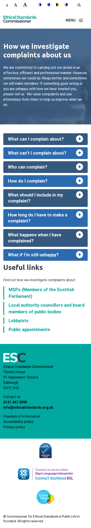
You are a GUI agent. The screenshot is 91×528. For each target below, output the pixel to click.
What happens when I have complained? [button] (48, 237)
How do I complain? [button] (48, 182)
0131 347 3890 (15, 402)
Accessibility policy (18, 422)
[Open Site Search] (79, 5)
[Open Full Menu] (81, 20)
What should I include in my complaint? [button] (48, 198)
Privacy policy (14, 427)
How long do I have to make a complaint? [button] (48, 218)
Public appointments (29, 329)
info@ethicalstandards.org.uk (28, 407)
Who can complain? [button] (48, 168)
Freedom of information (21, 416)
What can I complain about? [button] (48, 140)
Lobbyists (18, 320)
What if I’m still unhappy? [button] (48, 256)
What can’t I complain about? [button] (48, 154)
